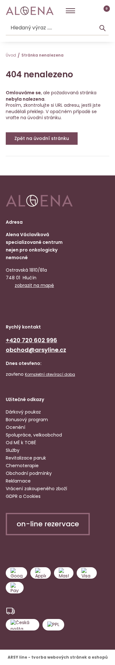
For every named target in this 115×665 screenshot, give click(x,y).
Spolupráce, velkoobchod (34, 435)
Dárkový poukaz (23, 412)
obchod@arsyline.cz (36, 350)
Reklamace (18, 481)
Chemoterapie (22, 465)
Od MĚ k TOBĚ (21, 442)
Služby (12, 450)
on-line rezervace (48, 524)
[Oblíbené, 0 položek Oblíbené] (93, 10)
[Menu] (70, 11)
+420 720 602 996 (31, 340)
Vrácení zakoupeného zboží (36, 488)
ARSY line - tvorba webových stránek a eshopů (58, 657)
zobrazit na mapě (34, 285)
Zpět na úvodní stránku (41, 138)
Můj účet (82, 10)
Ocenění (15, 427)
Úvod (11, 55)
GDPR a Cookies (23, 496)
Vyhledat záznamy (102, 28)
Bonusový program (27, 419)
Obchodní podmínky (29, 473)
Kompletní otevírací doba (50, 374)
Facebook (11, 304)
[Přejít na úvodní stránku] (30, 10)
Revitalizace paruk (26, 458)
